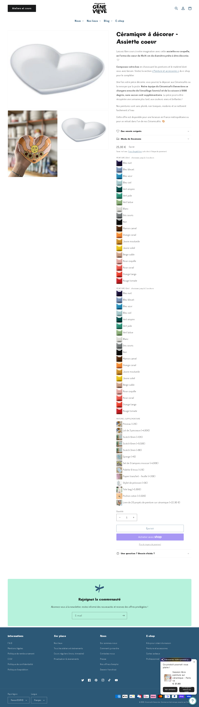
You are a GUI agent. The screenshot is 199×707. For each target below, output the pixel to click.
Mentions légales (15, 648)
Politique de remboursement (21, 653)
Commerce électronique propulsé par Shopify (176, 702)
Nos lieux (58, 643)
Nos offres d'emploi (109, 664)
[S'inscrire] (123, 615)
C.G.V (10, 659)
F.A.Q (10, 643)
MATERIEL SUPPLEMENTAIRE (128, 418)
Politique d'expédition (18, 669)
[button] (79, 20)
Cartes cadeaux (153, 653)
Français (37, 700)
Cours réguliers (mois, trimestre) (69, 653)
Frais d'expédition (135, 151)
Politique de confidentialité (20, 664)
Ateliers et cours (21, 8)
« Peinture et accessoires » (165, 70)
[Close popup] (194, 662)
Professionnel (152, 659)
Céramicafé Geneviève (152, 702)
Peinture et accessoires (157, 648)
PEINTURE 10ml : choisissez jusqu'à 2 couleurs (135, 288)
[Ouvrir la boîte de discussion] (193, 701)
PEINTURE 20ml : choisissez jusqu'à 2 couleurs (135, 157)
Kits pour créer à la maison (158, 643)
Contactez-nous (107, 653)
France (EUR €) (17, 700)
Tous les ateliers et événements (68, 648)
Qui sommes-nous (108, 643)
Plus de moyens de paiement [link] (150, 544)
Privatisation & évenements (66, 659)
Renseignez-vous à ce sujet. (187, 689)
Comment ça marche (109, 648)
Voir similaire (170, 689)
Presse (103, 659)
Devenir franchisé (108, 669)
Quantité (119, 511)
